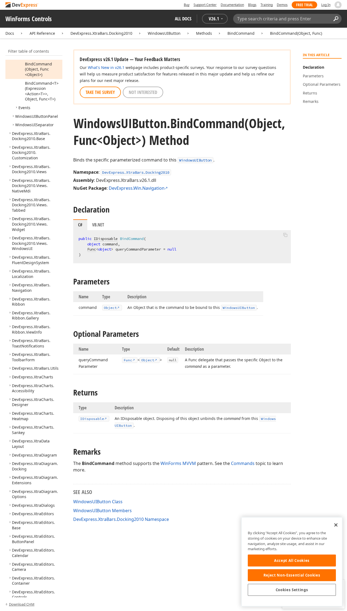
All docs (183, 18)
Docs (9, 33)
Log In (325, 4)
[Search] (336, 19)
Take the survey (100, 92)
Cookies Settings (292, 589)
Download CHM (21, 604)
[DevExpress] (21, 5)
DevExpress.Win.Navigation (137, 188)
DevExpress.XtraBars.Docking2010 (101, 33)
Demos (282, 4)
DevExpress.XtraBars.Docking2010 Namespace (121, 519)
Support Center (205, 4)
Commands (243, 463)
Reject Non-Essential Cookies (292, 575)
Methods (204, 33)
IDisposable (106, 238)
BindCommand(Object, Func (296, 33)
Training (267, 4)
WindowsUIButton (164, 33)
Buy (186, 4)
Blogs (252, 4)
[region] (292, 562)
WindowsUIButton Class (98, 502)
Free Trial (304, 4)
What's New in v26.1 (106, 67)
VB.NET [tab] (98, 225)
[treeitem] (38, 69)
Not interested (143, 92)
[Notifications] (338, 4)
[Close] (336, 525)
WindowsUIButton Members (102, 511)
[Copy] (285, 235)
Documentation (232, 4)
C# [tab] (80, 225)
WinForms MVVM (178, 463)
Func (91, 249)
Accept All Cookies (292, 560)
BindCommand (241, 33)
